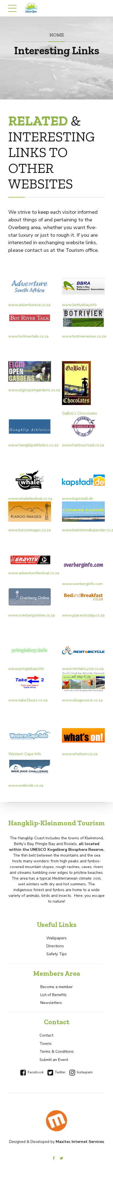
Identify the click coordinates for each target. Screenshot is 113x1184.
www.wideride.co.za (25, 785)
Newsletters (51, 1002)
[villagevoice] (83, 682)
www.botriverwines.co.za (84, 336)
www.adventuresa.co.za (29, 304)
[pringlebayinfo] (29, 650)
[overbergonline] (29, 597)
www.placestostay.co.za (83, 615)
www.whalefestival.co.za (30, 498)
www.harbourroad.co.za (83, 445)
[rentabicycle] (83, 650)
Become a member (56, 986)
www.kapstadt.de (77, 498)
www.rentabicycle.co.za (83, 668)
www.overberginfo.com (82, 583)
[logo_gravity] (29, 560)
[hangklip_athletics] (29, 426)
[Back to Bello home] (56, 1121)
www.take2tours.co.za (27, 700)
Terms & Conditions (56, 1051)
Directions (55, 946)
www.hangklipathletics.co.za (33, 445)
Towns (45, 1043)
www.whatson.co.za (79, 754)
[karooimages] (29, 511)
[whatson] (83, 735)
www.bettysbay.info (79, 304)
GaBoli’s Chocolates (79, 413)
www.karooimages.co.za (29, 530)
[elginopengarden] (29, 371)
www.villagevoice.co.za (82, 700)
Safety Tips (56, 954)
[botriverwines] (83, 318)
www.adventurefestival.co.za (33, 573)
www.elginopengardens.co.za (34, 390)
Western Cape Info (24, 754)
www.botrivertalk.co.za (28, 336)
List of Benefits (53, 994)
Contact (46, 1035)
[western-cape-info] (29, 735)
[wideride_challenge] (29, 767)
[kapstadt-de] (83, 480)
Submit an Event (53, 1059)
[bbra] (83, 286)
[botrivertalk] (29, 318)
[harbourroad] (83, 426)
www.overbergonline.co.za (31, 615)
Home (56, 35)
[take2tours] (29, 682)
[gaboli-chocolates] (76, 383)
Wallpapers (56, 938)
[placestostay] (83, 597)
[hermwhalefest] (29, 480)
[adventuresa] (29, 286)
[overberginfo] (83, 565)
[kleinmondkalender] (83, 511)
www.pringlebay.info (26, 668)
